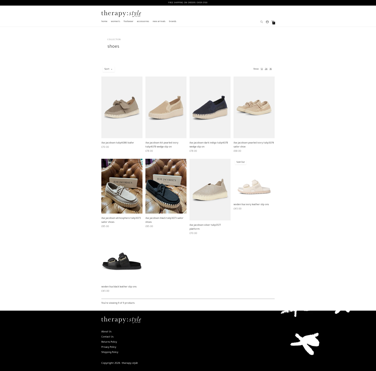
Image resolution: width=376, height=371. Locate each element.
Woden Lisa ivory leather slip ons (251, 204)
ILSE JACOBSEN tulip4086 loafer (117, 143)
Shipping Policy (109, 352)
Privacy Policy (108, 347)
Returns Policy (109, 342)
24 (266, 69)
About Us (106, 332)
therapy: (130, 363)
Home (104, 21)
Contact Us (107, 337)
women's (115, 21)
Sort (106, 69)
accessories (143, 21)
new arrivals (159, 21)
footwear (128, 21)
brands (172, 21)
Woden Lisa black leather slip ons (119, 287)
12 (262, 69)
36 (271, 69)
